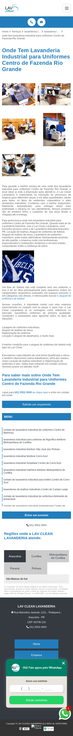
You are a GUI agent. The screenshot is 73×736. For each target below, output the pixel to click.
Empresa (36, 655)
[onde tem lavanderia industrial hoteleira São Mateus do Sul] (54, 129)
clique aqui (42, 392)
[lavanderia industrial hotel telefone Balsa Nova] (18, 129)
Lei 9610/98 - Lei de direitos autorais (49, 593)
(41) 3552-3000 (23, 392)
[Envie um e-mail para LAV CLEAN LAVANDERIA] (41, 22)
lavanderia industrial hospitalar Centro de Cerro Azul (32, 463)
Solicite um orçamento (36, 404)
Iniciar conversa (36, 700)
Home (36, 643)
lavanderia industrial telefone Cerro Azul (25, 456)
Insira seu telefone (36, 681)
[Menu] (67, 8)
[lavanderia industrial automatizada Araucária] (54, 94)
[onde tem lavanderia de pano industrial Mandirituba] (18, 94)
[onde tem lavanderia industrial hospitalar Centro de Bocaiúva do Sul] (18, 165)
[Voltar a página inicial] (11, 8)
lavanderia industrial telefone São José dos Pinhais (31, 449)
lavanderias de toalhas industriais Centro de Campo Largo (35, 489)
